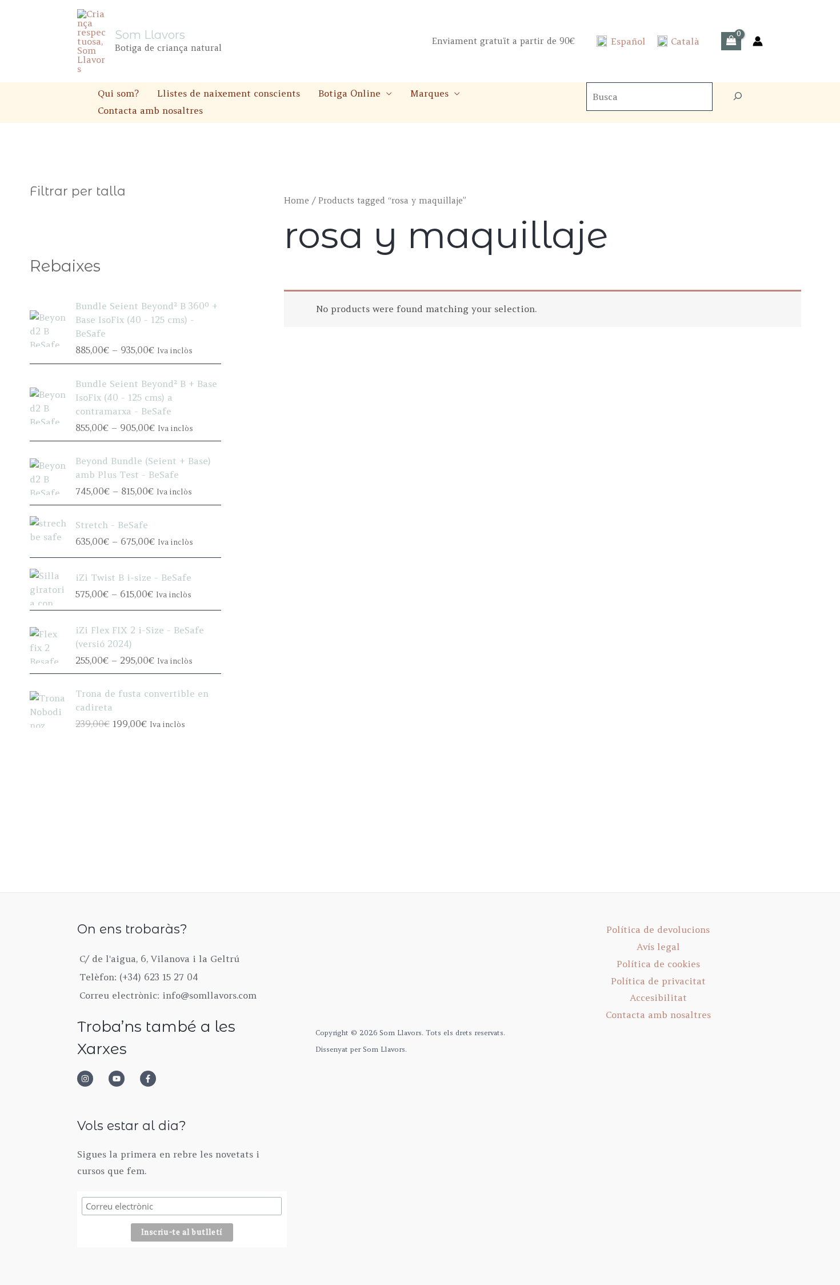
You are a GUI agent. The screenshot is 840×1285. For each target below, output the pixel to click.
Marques (429, 93)
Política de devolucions (658, 929)
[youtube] (123, 1079)
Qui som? (118, 93)
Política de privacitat (658, 981)
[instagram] (91, 1079)
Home (296, 200)
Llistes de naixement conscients (228, 93)
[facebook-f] (151, 1079)
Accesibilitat (658, 997)
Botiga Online (349, 93)
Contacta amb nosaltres (150, 110)
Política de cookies (658, 963)
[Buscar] (737, 96)
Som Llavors (150, 35)
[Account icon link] (758, 41)
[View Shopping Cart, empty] (731, 41)
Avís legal (658, 946)
